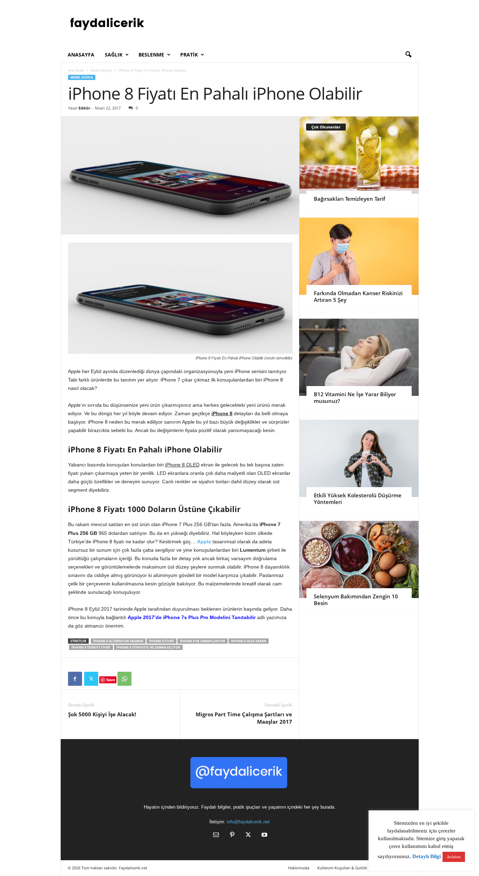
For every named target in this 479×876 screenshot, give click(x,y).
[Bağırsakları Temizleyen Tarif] (359, 155)
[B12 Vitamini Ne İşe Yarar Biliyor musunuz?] (359, 357)
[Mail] (216, 835)
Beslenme (151, 54)
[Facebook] (75, 679)
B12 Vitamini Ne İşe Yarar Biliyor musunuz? (355, 397)
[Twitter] (91, 679)
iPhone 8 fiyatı (161, 641)
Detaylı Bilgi (426, 856)
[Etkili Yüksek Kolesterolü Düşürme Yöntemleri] (359, 458)
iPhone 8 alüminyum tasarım (118, 641)
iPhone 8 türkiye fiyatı (91, 647)
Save (110, 679)
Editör (84, 108)
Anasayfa (81, 54)
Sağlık (113, 54)
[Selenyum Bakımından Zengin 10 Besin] (359, 559)
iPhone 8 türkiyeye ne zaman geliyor (148, 647)
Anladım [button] (454, 857)
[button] (408, 54)
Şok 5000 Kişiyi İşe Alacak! (102, 714)
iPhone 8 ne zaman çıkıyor (202, 641)
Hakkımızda (298, 867)
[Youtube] (263, 835)
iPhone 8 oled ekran (248, 641)
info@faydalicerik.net (248, 821)
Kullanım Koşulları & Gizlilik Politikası (351, 867)
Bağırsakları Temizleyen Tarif (349, 198)
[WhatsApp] (124, 679)
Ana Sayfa (76, 70)
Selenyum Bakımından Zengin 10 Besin (356, 599)
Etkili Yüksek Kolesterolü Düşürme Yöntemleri (358, 498)
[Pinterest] (232, 835)
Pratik (189, 54)
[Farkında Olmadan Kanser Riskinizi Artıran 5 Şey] (359, 256)
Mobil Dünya (101, 70)
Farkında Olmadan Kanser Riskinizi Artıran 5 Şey (358, 296)
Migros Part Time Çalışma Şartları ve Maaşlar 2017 (244, 718)
